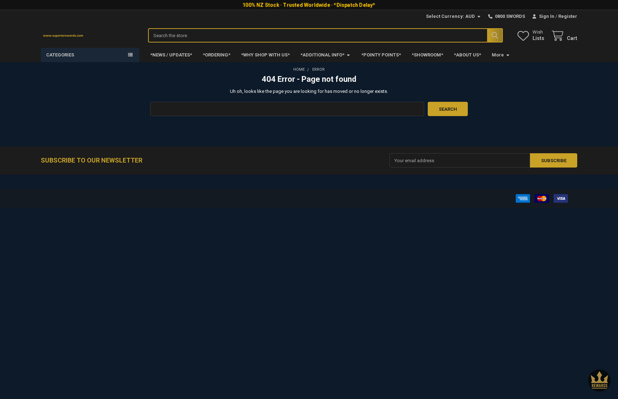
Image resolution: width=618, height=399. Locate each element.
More (498, 55)
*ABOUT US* (467, 55)
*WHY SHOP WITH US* (265, 55)
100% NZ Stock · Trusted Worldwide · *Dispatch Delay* (308, 5)
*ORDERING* (216, 55)
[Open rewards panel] (599, 380)
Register (567, 16)
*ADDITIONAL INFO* (322, 55)
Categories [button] (60, 55)
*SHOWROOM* (427, 55)
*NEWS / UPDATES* (171, 55)
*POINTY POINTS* (381, 55)
